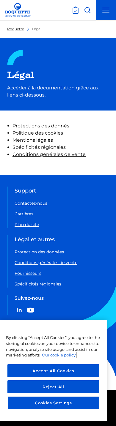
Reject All (53, 386)
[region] (53, 370)
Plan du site (27, 224)
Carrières (24, 214)
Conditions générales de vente (49, 154)
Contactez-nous (31, 203)
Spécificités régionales (38, 284)
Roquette (15, 29)
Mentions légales (32, 140)
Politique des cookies (37, 133)
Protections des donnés (40, 126)
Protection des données (39, 252)
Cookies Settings (53, 402)
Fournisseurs (28, 273)
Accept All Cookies (53, 370)
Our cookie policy (59, 355)
